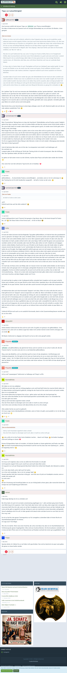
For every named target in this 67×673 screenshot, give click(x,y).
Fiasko (5, 348)
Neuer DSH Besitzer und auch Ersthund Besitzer (14, 587)
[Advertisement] (33, 567)
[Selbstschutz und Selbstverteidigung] (50, 608)
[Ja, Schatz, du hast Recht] (17, 629)
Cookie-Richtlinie (33, 661)
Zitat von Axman (6, 36)
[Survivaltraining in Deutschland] (47, 589)
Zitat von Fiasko (6, 194)
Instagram (6, 652)
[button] (65, 2)
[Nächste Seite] (12, 15)
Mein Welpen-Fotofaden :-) (9, 605)
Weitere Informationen (7, 670)
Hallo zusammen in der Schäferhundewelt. (13, 600)
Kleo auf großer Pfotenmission (10, 591)
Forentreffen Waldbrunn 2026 (10, 596)
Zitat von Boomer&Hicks (8, 427)
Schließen (16, 670)
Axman (31, 26)
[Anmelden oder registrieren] (61, 2)
